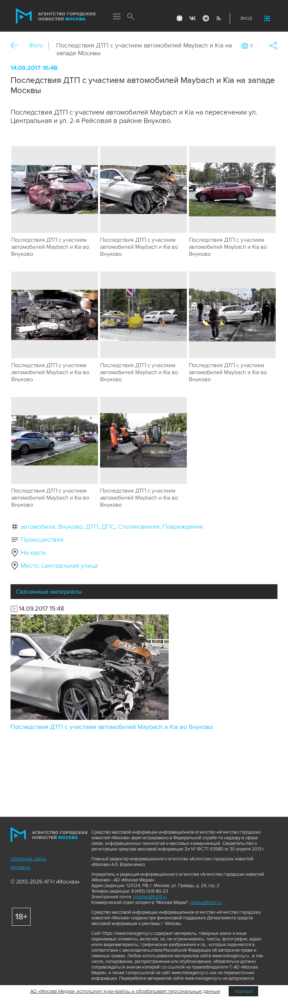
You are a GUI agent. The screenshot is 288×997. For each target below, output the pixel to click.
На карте (33, 552)
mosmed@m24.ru (150, 897)
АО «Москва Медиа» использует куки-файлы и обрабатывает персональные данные (125, 991)
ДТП (92, 526)
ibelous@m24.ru (206, 902)
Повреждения (183, 526)
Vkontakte (192, 18)
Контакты (21, 867)
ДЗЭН (179, 18)
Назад (17, 45)
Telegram (205, 18)
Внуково (70, 526)
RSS (218, 18)
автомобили (38, 526)
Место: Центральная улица (59, 565)
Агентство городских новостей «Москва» (56, 16)
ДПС (108, 526)
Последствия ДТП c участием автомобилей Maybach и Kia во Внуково (112, 727)
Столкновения (138, 526)
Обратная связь (28, 859)
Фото (36, 45)
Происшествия (42, 539)
